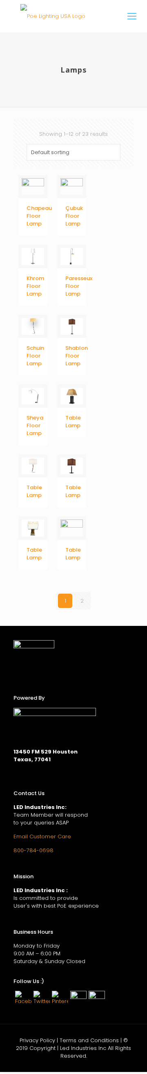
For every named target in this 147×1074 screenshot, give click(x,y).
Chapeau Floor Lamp (39, 216)
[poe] (73, 16)
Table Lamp (73, 421)
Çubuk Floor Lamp (74, 216)
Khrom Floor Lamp (35, 286)
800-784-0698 (33, 850)
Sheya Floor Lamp (35, 425)
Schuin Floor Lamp (35, 355)
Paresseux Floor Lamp (78, 286)
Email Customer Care (42, 836)
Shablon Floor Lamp (76, 355)
